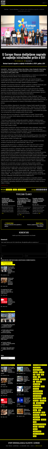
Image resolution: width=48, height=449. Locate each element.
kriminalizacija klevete (38, 393)
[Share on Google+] (41, 189)
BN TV (38, 374)
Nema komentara (29, 61)
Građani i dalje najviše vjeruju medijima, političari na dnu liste (7, 349)
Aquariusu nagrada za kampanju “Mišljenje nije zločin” (27, 379)
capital (35, 377)
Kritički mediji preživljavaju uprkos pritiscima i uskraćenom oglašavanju (8, 200)
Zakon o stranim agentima (39, 434)
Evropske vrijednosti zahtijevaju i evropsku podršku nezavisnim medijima (38, 200)
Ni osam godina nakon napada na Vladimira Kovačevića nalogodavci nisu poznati (11, 270)
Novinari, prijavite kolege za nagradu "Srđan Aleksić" (35, 225)
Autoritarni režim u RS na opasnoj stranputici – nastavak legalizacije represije (24, 389)
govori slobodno (37, 384)
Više (3, 213)
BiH (34, 374)
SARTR (43, 412)
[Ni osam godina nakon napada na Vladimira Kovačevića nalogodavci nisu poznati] (4, 269)
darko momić (36, 379)
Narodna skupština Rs (38, 407)
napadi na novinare (40, 403)
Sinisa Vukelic (36, 415)
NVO (39, 410)
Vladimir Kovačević (37, 431)
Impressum (38, 445)
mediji (44, 398)
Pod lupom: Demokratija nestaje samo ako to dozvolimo (27, 369)
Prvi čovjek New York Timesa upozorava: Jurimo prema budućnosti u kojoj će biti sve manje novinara (24, 201)
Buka (42, 374)
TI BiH (35, 422)
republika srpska (37, 412)
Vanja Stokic (41, 426)
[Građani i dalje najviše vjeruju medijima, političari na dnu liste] (4, 412)
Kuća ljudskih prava (37, 398)
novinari (14, 189)
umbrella (35, 426)
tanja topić (44, 419)
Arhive (2, 355)
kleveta (42, 386)
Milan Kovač (36, 400)
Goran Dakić (39, 381)
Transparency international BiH (39, 424)
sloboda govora (36, 417)
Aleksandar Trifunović (38, 370)
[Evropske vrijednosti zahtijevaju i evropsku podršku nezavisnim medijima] (4, 301)
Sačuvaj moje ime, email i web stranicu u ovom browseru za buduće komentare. (18, 260)
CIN (39, 377)
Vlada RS (35, 429)
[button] (44, 3)
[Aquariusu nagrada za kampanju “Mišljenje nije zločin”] (20, 379)
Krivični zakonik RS (37, 396)
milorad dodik (43, 400)
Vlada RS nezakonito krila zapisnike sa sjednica (12, 225)
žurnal (35, 436)
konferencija (36, 389)
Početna (6, 9)
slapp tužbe (43, 415)
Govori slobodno (14, 9)
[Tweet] (39, 189)
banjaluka (35, 372)
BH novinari (41, 372)
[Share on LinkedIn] (46, 189)
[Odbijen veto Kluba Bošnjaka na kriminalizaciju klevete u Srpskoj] (20, 412)
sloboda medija (36, 419)
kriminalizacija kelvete (38, 391)
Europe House (9, 189)
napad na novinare (37, 405)
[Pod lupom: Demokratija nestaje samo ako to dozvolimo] (20, 370)
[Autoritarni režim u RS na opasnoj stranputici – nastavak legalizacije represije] (20, 389)
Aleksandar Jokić (37, 367)
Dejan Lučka (43, 379)
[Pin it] (42, 189)
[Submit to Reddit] (44, 189)
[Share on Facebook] (37, 189)
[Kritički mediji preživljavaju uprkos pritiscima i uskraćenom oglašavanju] (4, 281)
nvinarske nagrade (21, 189)
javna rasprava (36, 386)
